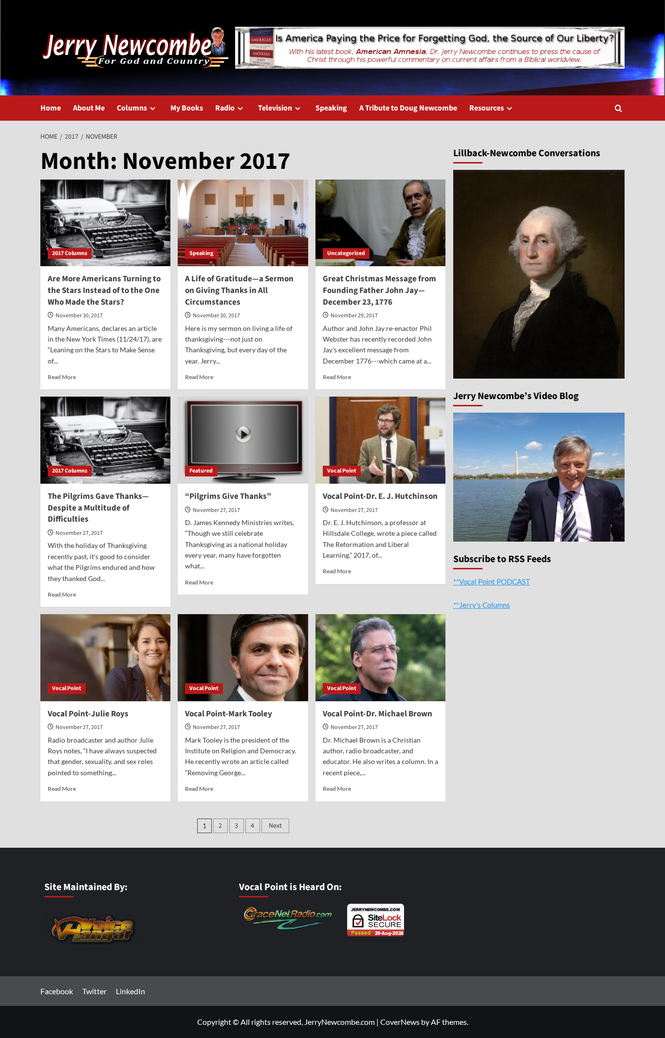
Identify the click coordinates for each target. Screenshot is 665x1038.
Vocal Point (341, 471)
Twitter (94, 991)
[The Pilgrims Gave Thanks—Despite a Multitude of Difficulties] (105, 440)
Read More (62, 377)
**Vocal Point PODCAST (491, 581)
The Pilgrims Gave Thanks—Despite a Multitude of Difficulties (98, 508)
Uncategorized (346, 253)
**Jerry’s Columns (481, 604)
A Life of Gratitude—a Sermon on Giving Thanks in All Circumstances (239, 290)
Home (50, 108)
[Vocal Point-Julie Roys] (105, 657)
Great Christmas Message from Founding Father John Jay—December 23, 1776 (379, 290)
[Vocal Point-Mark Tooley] (243, 657)
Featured (201, 471)
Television (275, 108)
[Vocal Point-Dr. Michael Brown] (380, 657)
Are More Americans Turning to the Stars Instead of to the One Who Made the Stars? (104, 290)
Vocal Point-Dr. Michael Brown (377, 714)
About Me (89, 108)
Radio (225, 108)
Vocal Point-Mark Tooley (228, 714)
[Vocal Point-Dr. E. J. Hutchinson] (380, 440)
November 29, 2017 (354, 315)
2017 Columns (69, 253)
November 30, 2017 (79, 315)
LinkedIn (130, 991)
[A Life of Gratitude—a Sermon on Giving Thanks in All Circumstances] (243, 223)
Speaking (331, 108)
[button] (618, 108)
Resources (486, 108)
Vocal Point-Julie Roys (88, 714)
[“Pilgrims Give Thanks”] (243, 440)
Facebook (56, 991)
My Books (186, 108)
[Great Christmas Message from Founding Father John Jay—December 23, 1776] (380, 223)
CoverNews (400, 1021)
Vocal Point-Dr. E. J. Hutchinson (380, 496)
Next (275, 826)
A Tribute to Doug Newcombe (408, 108)
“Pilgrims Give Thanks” (228, 496)
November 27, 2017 (79, 533)
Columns (132, 108)
